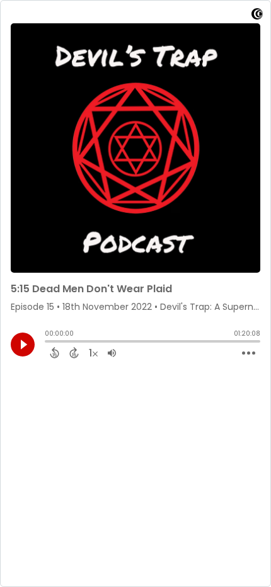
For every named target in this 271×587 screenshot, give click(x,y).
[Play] (23, 344)
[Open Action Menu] (248, 353)
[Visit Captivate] (257, 16)
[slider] (47, 342)
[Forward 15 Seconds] (74, 352)
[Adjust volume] (112, 352)
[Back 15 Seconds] (54, 352)
